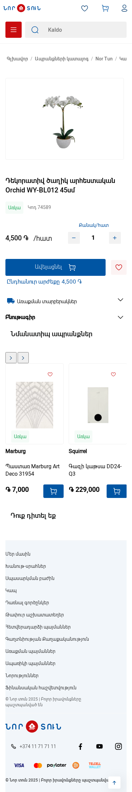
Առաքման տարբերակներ (47, 301)
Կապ (11, 590)
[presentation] (11, 357)
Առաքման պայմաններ (30, 651)
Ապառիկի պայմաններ (30, 663)
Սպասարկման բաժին (29, 578)
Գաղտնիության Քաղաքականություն (47, 639)
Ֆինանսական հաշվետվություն (40, 687)
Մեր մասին (17, 554)
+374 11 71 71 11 (38, 746)
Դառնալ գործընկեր (27, 602)
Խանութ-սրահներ (25, 566)
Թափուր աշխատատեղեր (34, 614)
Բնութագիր (20, 317)
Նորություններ (22, 675)
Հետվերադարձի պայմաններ (38, 627)
